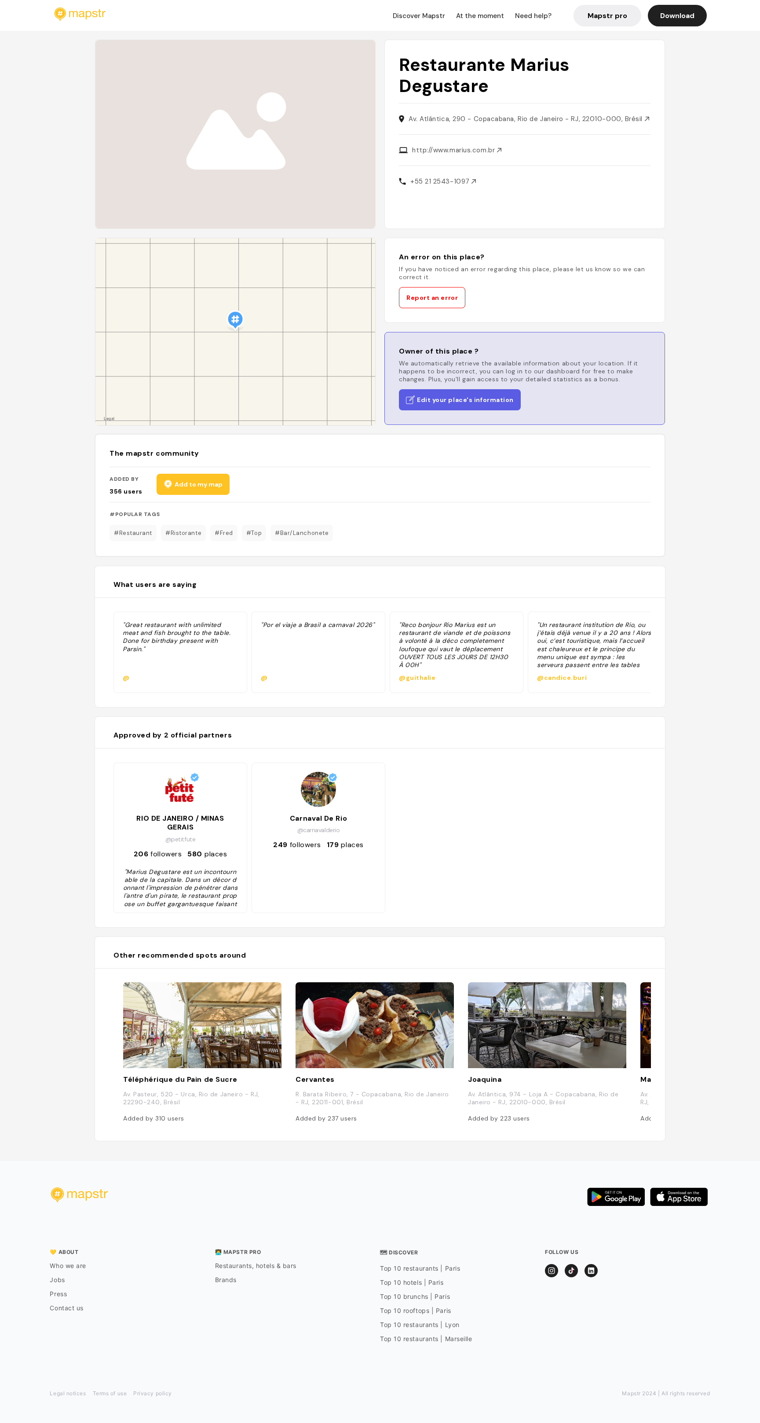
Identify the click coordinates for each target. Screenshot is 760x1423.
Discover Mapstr (419, 15)
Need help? (533, 15)
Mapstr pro (607, 15)
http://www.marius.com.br (454, 150)
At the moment (480, 15)
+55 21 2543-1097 (440, 181)
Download (677, 15)
